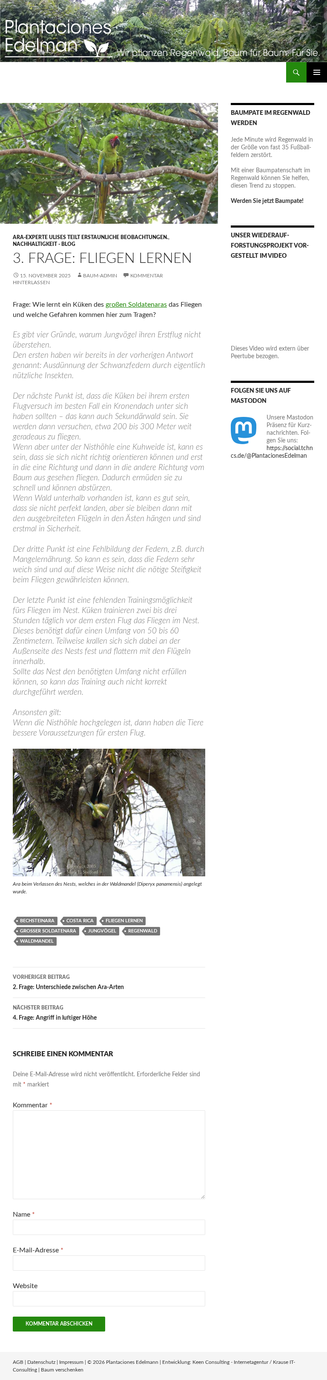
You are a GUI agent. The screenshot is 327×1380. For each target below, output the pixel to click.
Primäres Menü (317, 72)
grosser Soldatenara (48, 931)
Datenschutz (41, 1362)
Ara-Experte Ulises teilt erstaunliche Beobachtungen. (90, 237)
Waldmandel (37, 941)
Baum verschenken (62, 1369)
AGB (18, 1362)
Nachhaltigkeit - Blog (44, 244)
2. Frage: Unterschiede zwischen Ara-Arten (68, 982)
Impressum (71, 1362)
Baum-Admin (100, 275)
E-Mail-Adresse (38, 1250)
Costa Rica (80, 920)
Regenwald (142, 931)
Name (24, 1214)
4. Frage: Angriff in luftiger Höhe (55, 1013)
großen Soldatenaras (136, 304)
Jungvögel (102, 931)
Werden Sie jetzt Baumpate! (267, 201)
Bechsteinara (37, 920)
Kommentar (32, 1105)
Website (25, 1286)
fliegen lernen (124, 920)
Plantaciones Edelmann (132, 1362)
